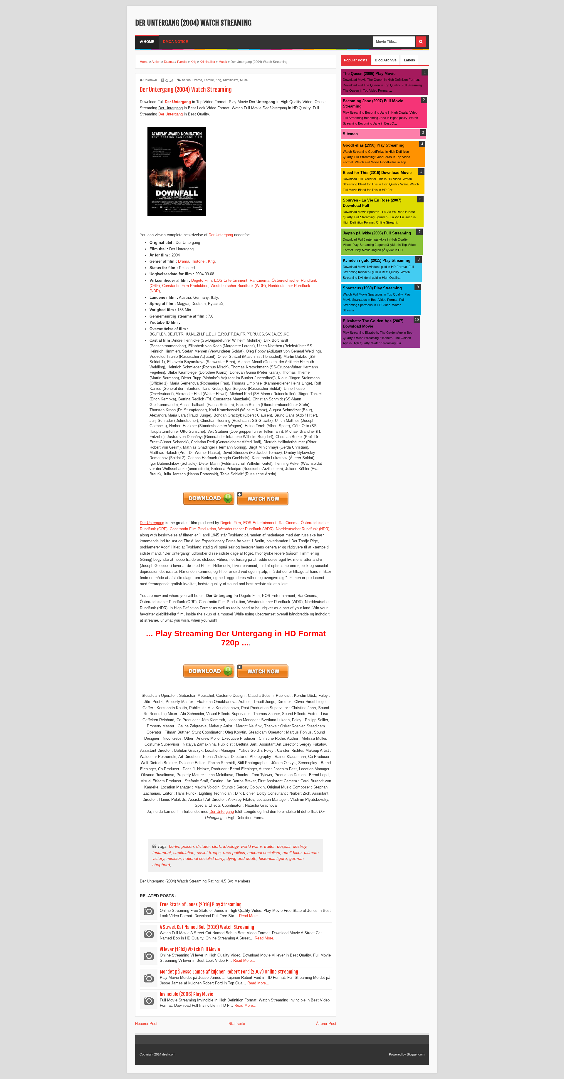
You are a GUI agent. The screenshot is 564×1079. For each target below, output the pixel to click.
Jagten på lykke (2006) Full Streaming (377, 233)
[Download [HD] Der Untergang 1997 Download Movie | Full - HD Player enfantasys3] (209, 505)
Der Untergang (170, 114)
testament (161, 852)
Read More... (250, 916)
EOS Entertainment (230, 280)
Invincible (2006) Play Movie (186, 994)
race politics (234, 852)
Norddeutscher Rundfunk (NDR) (302, 529)
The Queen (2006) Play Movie (369, 73)
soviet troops (209, 852)
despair (284, 846)
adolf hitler (292, 852)
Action (186, 80)
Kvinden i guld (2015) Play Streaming (376, 260)
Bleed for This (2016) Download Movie (377, 172)
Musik (244, 80)
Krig (218, 80)
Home (148, 42)
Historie (199, 261)
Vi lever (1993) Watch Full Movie (190, 949)
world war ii (251, 846)
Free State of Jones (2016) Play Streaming (200, 904)
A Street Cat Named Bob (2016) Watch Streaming (207, 927)
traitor (269, 846)
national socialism (263, 852)
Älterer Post (326, 1023)
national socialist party (203, 858)
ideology (231, 846)
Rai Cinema (259, 280)
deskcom (168, 1054)
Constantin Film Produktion (185, 285)
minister (174, 858)
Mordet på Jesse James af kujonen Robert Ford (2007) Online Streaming (229, 972)
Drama (197, 80)
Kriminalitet (230, 80)
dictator (203, 846)
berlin (174, 846)
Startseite (237, 1023)
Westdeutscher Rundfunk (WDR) (238, 285)
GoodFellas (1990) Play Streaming (373, 145)
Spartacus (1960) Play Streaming (372, 288)
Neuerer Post (146, 1023)
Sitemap (350, 134)
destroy (299, 846)
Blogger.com (415, 1054)
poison (188, 846)
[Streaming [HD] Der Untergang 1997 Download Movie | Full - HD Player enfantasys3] (262, 505)
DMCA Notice (175, 42)
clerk (216, 846)
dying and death (241, 858)
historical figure (273, 858)
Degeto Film (201, 280)
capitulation (183, 852)
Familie (209, 80)
